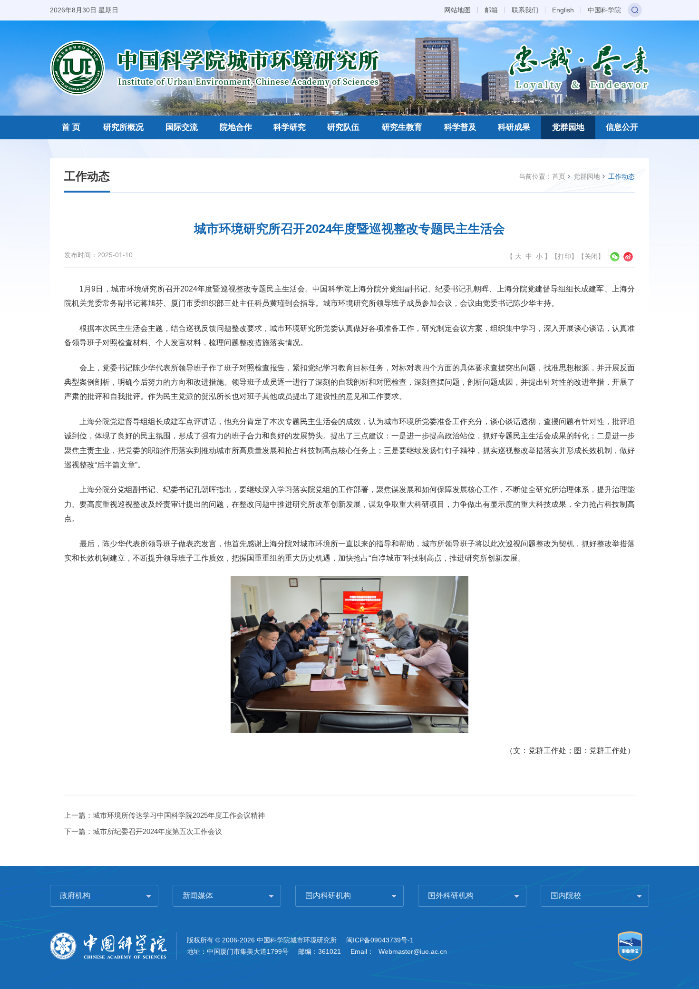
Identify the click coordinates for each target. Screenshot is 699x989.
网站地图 (457, 10)
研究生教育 (402, 127)
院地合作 (236, 127)
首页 (558, 176)
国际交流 (181, 127)
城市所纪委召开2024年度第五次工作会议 (157, 831)
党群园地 (568, 127)
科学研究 (289, 127)
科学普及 (460, 127)
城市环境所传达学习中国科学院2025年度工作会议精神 (179, 815)
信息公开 (622, 127)
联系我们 (525, 10)
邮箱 (491, 10)
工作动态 (621, 176)
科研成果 (514, 127)
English (563, 10)
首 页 (71, 127)
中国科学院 (604, 10)
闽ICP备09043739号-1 (380, 940)
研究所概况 (123, 127)
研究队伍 (343, 127)
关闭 (591, 256)
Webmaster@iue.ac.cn (413, 951)
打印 (564, 256)
